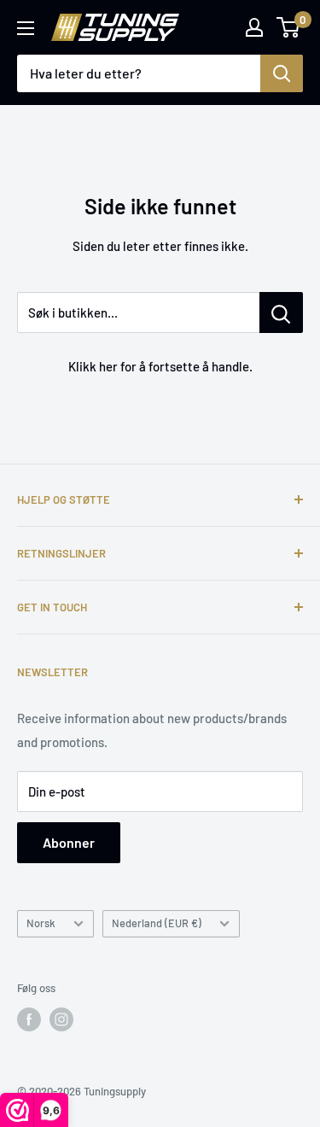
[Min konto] (254, 27)
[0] (289, 27)
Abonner (69, 842)
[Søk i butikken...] (281, 312)
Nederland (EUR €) (156, 923)
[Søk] (281, 73)
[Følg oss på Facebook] (29, 1019)
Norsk (40, 923)
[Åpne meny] (25, 28)
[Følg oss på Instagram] (61, 1019)
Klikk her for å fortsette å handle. (160, 366)
